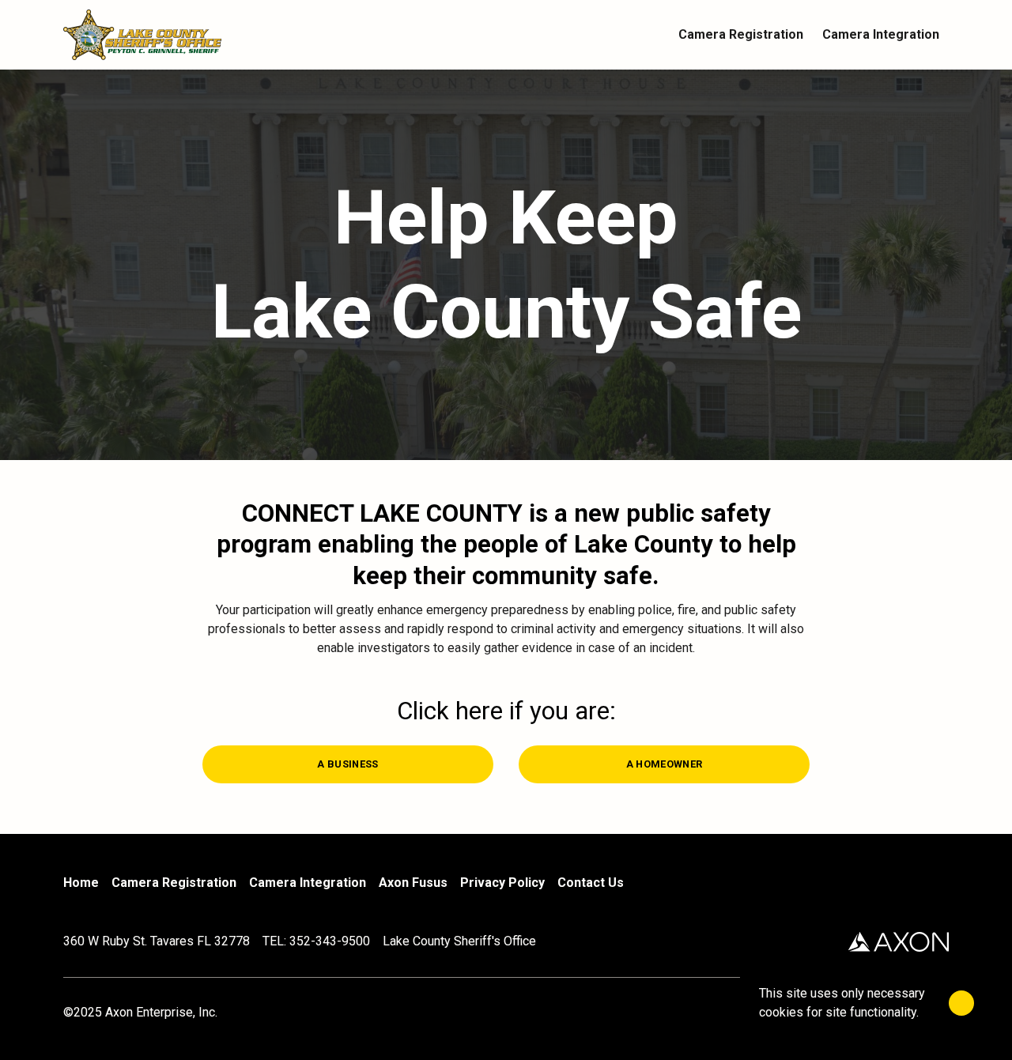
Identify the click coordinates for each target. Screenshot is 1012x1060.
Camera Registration (173, 882)
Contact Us (590, 882)
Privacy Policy (502, 882)
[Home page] (174, 34)
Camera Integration (307, 882)
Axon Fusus (413, 882)
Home (81, 882)
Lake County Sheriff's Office (459, 941)
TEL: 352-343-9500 (316, 941)
